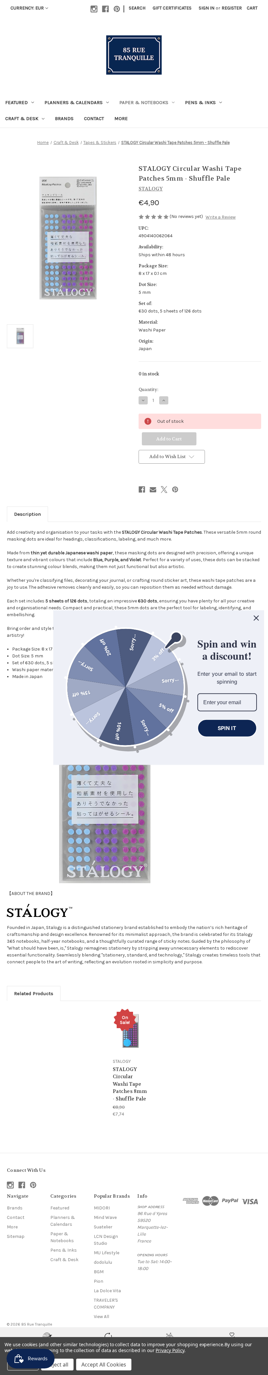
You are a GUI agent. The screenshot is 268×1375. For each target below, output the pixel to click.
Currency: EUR (27, 8)
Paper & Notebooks (143, 102)
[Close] (256, 618)
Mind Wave (105, 1217)
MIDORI (102, 1208)
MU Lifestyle (106, 1253)
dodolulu (103, 1262)
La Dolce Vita (107, 1291)
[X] (164, 489)
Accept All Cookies (103, 1364)
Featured (16, 102)
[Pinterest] (116, 9)
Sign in (206, 8)
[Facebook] (105, 9)
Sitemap (16, 1236)
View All (101, 1316)
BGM (99, 1272)
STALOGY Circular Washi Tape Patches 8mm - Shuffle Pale (130, 1084)
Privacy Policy (170, 1350)
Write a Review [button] (221, 217)
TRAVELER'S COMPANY (106, 1303)
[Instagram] (94, 9)
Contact (94, 118)
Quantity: (148, 389)
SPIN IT (227, 728)
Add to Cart (130, 1039)
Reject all (57, 1364)
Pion (98, 1281)
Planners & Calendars (73, 102)
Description (27, 514)
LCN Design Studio (106, 1240)
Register (232, 8)
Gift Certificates (172, 8)
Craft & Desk (21, 118)
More (121, 118)
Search (137, 8)
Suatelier (103, 1227)
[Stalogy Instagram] (39, 910)
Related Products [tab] (33, 993)
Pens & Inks (200, 102)
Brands (64, 118)
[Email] (153, 489)
